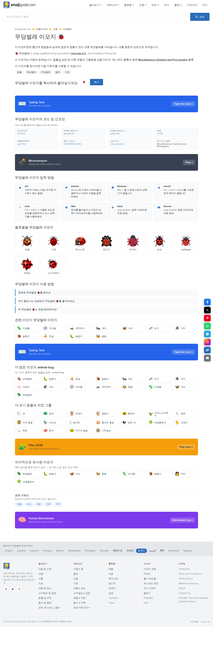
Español (21, 550)
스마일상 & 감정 (81, 593)
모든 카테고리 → (81, 607)
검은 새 (129, 422)
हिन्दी (162, 550)
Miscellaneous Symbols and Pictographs (172, 145)
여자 (180, 474)
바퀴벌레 (24, 379)
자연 (67, 72)
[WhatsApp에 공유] (207, 326)
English (9, 550)
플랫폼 (129, 4)
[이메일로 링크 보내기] (207, 358)
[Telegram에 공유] (207, 334)
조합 (142, 4)
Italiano (60, 550)
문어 (48, 430)
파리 (48, 387)
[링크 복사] (207, 350)
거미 (180, 328)
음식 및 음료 (44, 602)
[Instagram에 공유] (207, 342)
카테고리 (113, 4)
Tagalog (187, 550)
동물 (19, 72)
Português (90, 550)
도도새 (49, 422)
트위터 (111, 588)
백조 (22, 430)
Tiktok (111, 602)
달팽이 (23, 336)
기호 (40, 583)
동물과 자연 (42, 29)
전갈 (48, 336)
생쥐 (180, 413)
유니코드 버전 (151, 583)
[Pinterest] (19, 589)
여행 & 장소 (79, 588)
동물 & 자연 (79, 598)
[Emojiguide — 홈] (6, 566)
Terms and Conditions (190, 573)
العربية (152, 550)
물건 (75, 573)
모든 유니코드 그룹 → (49, 607)
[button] (36, 132)
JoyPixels (113, 598)
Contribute (184, 569)
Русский (104, 550)
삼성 (110, 593)
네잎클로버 (157, 422)
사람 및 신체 (44, 569)
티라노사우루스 (158, 414)
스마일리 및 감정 (47, 593)
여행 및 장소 (44, 588)
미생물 (23, 328)
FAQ (205, 4)
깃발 (40, 573)
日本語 (130, 550)
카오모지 (192, 4)
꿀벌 (101, 336)
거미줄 (49, 328)
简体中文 (117, 550)
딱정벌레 (24, 395)
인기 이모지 (150, 588)
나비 (127, 328)
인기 (166, 4)
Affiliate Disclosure (188, 583)
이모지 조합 (150, 569)
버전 (155, 4)
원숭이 (102, 413)
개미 (101, 328)
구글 (110, 573)
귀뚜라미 (77, 328)
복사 (96, 82)
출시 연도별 (150, 578)
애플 (110, 569)
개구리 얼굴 (79, 430)
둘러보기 (95, 4)
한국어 (141, 550)
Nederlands (74, 550)
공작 (48, 413)
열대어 (128, 413)
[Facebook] (6, 589)
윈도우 (111, 583)
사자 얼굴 (25, 422)
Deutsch (34, 550)
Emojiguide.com (23, 29)
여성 (29, 504)
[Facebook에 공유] (207, 302)
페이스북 (113, 578)
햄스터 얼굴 (105, 422)
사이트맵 (194, 622)
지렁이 (23, 387)
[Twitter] (12, 589)
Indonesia (173, 550)
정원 (38, 504)
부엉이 (76, 413)
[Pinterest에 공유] (207, 318)
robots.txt (205, 622)
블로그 (178, 4)
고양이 (181, 422)
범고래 (75, 422)
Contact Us (184, 593)
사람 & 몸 (78, 569)
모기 (153, 328)
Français (47, 550)
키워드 (147, 573)
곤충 (55, 29)
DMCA (182, 588)
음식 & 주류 (79, 602)
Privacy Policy (186, 578)
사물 (40, 578)
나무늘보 (103, 430)
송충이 (76, 336)
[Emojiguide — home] (19, 5)
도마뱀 (128, 474)
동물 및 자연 (44, 598)
